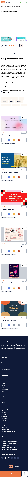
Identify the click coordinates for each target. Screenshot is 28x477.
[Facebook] (6, 458)
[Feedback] (6, 45)
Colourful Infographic (8, 320)
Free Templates (7, 6)
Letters (3, 396)
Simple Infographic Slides (9, 135)
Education (4, 380)
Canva (3, 368)
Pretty (8, 217)
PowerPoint (4, 364)
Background (10, 328)
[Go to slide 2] (13, 39)
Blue (9, 98)
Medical (3, 383)
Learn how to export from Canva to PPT (13, 54)
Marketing (4, 385)
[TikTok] (18, 458)
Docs (2, 391)
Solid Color (13, 217)
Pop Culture (4, 389)
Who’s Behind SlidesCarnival (9, 441)
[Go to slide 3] (21, 39)
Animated (4, 217)
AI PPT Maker (4, 407)
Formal (11, 101)
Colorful (10, 291)
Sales (2, 387)
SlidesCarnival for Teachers (9, 449)
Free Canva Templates (17, 6)
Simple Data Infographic (9, 283)
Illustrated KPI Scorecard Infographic (13, 246)
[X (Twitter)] (12, 458)
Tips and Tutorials (6, 445)
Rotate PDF (4, 427)
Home (2, 6)
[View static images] (25, 45)
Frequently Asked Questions (9, 443)
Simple (23, 105)
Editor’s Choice (5, 369)
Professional (16, 105)
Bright (6, 291)
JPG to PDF (4, 416)
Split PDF (3, 425)
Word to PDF (4, 420)
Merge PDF (4, 424)
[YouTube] (9, 458)
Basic (3, 98)
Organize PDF (5, 429)
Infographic (19, 101)
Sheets (3, 393)
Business (15, 98)
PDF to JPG (4, 418)
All (2, 362)
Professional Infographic (9, 172)
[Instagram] (2, 458)
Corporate (4, 101)
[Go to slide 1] (5, 39)
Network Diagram (6, 105)
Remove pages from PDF (8, 431)
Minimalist (12, 143)
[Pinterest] (15, 458)
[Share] (2, 45)
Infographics (5, 395)
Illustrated (13, 254)
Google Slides (5, 366)
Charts (21, 98)
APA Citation (4, 411)
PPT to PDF (4, 412)
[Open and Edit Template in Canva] (9, 140)
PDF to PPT (4, 414)
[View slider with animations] (21, 45)
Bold (3, 291)
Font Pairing (4, 409)
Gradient (7, 143)
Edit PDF (3, 422)
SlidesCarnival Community (8, 447)
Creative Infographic (8, 209)
